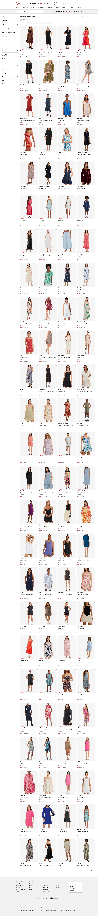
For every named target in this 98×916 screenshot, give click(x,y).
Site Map (57, 885)
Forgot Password (20, 883)
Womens (31, 883)
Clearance (71, 7)
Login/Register (45, 883)
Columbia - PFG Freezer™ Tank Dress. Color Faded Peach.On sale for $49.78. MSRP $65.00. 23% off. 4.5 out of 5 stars (29, 448)
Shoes (18, 7)
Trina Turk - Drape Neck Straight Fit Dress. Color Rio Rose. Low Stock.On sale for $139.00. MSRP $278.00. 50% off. (29, 820)
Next (93, 870)
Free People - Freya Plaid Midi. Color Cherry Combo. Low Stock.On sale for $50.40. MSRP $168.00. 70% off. (29, 42)
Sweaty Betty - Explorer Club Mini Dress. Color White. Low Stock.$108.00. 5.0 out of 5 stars (67, 312)
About (57, 883)
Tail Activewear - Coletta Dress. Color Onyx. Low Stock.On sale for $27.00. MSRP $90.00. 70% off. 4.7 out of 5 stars (67, 617)
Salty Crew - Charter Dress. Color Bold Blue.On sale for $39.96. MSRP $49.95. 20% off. (67, 109)
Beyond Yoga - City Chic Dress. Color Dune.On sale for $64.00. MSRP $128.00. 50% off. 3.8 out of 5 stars (48, 617)
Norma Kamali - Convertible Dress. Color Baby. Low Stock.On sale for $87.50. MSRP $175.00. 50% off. (86, 346)
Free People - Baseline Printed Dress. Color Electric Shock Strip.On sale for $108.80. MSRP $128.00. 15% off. (86, 448)
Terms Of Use (41, 898)
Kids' (63, 7)
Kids (30, 887)
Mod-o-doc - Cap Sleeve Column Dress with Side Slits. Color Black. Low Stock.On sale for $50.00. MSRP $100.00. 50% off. (48, 42)
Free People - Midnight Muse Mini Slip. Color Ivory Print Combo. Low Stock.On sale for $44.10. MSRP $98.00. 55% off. (86, 583)
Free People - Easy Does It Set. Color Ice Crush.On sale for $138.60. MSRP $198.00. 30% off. (67, 245)
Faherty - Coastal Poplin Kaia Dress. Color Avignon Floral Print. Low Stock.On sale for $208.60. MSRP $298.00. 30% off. (29, 854)
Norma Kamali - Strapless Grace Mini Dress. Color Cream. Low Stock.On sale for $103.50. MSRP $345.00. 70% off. (48, 786)
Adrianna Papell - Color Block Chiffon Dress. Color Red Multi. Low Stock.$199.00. (86, 42)
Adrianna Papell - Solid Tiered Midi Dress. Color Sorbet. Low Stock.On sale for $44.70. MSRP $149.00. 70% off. (29, 651)
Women (41, 22)
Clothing (25, 7)
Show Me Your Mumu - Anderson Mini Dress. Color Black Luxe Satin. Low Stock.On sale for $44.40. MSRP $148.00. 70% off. (48, 515)
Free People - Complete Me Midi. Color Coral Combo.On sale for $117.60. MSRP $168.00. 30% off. (86, 245)
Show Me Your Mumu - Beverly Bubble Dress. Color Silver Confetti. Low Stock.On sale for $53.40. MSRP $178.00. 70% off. (67, 752)
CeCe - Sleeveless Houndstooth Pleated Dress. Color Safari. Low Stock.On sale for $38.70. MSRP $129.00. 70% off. (48, 346)
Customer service (75, 3)
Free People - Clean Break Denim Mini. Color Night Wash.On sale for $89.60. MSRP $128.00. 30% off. (67, 177)
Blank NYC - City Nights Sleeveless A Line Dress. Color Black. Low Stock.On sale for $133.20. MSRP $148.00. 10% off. (67, 583)
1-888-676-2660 (56, 2)
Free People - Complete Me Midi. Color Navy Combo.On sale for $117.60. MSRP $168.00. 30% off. (67, 278)
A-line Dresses (48, 22)
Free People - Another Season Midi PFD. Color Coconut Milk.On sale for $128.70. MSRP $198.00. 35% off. (48, 245)
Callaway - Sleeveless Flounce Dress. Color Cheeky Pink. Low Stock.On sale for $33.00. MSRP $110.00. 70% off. (67, 786)
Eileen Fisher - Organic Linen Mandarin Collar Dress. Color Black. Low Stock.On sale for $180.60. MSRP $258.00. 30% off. (29, 482)
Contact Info (19, 893)
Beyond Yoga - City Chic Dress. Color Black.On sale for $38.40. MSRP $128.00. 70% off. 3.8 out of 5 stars (29, 617)
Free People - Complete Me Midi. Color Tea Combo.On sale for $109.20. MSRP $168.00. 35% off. (29, 278)
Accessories (41, 7)
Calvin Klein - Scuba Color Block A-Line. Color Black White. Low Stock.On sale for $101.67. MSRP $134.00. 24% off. (67, 820)
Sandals (66, 910)
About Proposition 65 (21, 889)
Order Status (45, 887)
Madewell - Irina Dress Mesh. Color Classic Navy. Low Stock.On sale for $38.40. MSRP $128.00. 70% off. (29, 718)
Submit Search (42, 11)
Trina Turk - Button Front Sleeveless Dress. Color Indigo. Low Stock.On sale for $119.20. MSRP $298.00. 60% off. (29, 583)
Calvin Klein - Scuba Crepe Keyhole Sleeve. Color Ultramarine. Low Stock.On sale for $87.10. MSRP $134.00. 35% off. (48, 820)
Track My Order (45, 891)
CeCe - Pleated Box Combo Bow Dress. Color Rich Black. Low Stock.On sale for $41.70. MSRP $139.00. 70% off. (86, 75)
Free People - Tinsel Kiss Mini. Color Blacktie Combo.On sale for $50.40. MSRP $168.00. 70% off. (86, 617)
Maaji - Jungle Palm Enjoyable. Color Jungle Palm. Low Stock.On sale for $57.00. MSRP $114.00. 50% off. (86, 515)
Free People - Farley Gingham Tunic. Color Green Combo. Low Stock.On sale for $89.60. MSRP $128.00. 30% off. (48, 278)
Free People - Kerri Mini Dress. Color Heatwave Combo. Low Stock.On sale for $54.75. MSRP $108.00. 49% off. (29, 143)
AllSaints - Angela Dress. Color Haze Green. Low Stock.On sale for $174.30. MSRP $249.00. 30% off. (29, 414)
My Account (72, 3)
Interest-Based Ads (56, 898)
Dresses (34, 22)
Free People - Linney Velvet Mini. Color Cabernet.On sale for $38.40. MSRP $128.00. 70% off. (86, 177)
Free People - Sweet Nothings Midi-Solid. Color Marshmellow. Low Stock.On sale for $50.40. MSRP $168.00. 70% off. (67, 346)
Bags (32, 7)
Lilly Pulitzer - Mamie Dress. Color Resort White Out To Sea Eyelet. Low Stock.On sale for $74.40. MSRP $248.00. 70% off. (67, 211)
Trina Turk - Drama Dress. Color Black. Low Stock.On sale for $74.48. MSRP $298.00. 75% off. (48, 143)
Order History (45, 889)
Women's (50, 7)
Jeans (73, 910)
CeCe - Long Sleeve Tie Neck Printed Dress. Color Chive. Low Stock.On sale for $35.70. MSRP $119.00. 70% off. (48, 75)
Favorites (78, 3)
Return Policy (19, 887)
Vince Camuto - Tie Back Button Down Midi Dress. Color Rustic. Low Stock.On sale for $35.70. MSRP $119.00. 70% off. (29, 109)
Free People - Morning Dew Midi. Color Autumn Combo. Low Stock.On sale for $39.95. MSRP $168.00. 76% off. (29, 177)
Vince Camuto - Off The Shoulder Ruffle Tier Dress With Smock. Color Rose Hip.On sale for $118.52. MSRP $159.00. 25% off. (67, 651)
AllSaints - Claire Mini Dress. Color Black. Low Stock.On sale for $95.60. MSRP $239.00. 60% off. (67, 380)
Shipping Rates (19, 885)
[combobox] (30, 11)
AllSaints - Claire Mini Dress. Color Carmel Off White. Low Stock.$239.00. (48, 414)
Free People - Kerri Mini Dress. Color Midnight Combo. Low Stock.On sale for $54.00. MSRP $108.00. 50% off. (67, 685)
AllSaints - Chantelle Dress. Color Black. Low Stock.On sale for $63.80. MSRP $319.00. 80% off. (29, 245)
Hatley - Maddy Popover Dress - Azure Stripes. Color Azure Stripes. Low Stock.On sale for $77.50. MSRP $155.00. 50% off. (86, 651)
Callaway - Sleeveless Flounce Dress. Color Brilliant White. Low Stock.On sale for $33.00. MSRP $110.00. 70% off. (86, 786)
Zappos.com (42, 910)
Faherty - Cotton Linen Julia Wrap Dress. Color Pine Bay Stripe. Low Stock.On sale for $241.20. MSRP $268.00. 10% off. (86, 854)
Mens (30, 885)
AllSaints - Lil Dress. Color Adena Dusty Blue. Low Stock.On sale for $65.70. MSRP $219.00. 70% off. (29, 380)
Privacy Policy (48, 898)
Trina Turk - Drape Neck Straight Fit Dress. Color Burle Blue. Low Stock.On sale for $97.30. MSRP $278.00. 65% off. (86, 549)
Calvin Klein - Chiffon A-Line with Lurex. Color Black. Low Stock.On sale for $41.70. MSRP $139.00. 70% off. (29, 75)
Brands (80, 7)
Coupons (58, 887)
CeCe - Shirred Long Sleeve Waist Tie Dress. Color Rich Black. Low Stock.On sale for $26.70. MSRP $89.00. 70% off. (48, 312)
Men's (57, 7)
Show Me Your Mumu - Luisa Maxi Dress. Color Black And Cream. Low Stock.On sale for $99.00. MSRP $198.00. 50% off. (67, 515)
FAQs (17, 891)
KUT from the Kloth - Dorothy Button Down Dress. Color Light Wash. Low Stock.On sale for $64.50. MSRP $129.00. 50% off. (86, 482)
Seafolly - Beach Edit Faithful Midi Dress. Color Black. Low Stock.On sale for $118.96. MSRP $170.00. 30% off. (48, 854)
